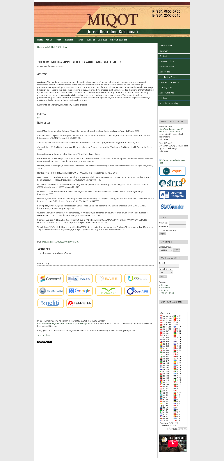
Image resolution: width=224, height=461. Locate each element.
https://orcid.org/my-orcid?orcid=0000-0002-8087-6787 (171, 130)
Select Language (166, 247)
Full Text (163, 98)
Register (69, 40)
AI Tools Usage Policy (169, 103)
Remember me (169, 230)
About (49, 40)
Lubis (66, 47)
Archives (102, 40)
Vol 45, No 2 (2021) (53, 47)
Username (164, 223)
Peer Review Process (169, 77)
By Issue (165, 285)
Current (91, 40)
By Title (164, 290)
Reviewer (164, 51)
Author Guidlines (167, 92)
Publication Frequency (169, 82)
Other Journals (167, 293)
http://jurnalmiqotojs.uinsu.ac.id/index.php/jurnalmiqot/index (65, 323)
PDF (39, 118)
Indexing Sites (166, 87)
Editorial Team (166, 45)
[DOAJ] (38, 269)
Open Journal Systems (171, 302)
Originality (164, 56)
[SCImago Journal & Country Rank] (173, 163)
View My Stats (43, 335)
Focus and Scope (167, 66)
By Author (165, 287)
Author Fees (165, 71)
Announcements (118, 40)
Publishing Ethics (167, 61)
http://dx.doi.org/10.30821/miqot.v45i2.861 (61, 242)
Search (80, 40)
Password (163, 226)
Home (40, 40)
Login (58, 40)
